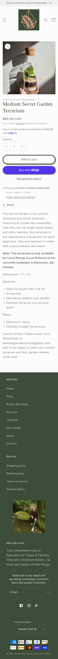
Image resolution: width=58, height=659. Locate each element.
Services (12, 412)
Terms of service (17, 481)
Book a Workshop (17, 404)
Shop (9, 396)
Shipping (20, 123)
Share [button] (10, 204)
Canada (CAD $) (27, 629)
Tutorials (12, 419)
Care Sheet (13, 427)
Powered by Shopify (43, 654)
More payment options (29, 178)
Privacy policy (15, 489)
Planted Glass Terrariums (24, 654)
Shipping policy (16, 465)
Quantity (7, 139)
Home (10, 388)
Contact (11, 443)
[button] (4, 20)
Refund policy (15, 473)
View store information (20, 197)
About (10, 435)
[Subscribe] (47, 592)
